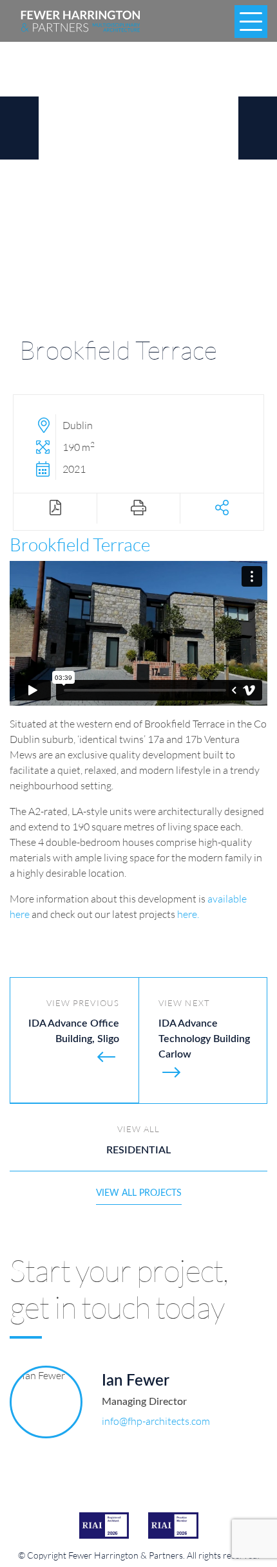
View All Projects (139, 1193)
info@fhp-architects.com (156, 1421)
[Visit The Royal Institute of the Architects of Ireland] (104, 1525)
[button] (221, 508)
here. (188, 914)
